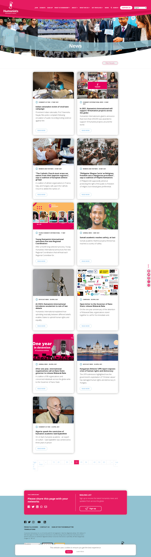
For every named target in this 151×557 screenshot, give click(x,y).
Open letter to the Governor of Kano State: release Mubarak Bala (96, 305)
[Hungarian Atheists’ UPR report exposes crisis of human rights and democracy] (97, 347)
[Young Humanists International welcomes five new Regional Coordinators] (53, 216)
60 (104, 462)
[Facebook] (25, 522)
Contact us (45, 527)
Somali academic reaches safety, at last (97, 237)
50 (99, 462)
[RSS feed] (45, 522)
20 (58, 462)
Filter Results (110, 63)
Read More (41, 130)
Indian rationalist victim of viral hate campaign (52, 108)
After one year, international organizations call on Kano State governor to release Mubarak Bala (51, 371)
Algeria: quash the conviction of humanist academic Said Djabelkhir (51, 432)
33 (81, 462)
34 (86, 462)
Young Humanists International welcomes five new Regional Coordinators (50, 241)
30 (67, 462)
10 (54, 462)
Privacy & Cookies (31, 527)
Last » (117, 463)
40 (95, 462)
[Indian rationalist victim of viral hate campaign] (53, 85)
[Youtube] (39, 522)
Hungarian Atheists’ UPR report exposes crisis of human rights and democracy (97, 370)
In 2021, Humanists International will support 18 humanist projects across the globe (96, 111)
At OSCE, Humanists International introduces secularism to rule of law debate (52, 306)
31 (72, 462)
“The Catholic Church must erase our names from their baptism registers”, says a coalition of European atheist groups (52, 176)
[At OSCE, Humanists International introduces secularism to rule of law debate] (53, 282)
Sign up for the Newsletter (63, 527)
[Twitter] (29, 522)
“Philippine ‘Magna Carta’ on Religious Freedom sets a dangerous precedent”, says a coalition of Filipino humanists (97, 175)
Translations (29, 529)
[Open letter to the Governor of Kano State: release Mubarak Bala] (97, 282)
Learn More (80, 551)
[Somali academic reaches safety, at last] (97, 216)
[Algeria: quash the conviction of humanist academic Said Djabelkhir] (53, 410)
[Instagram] (33, 522)
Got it (69, 552)
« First (41, 463)
